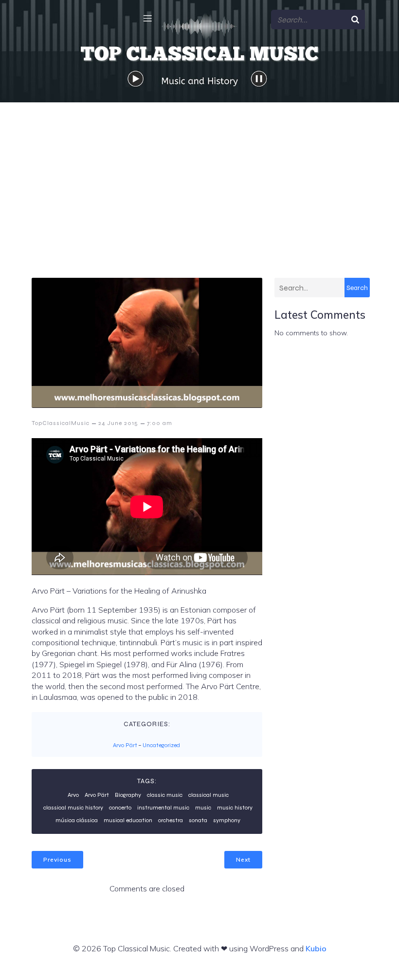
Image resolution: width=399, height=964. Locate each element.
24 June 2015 (118, 423)
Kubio (316, 948)
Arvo (73, 794)
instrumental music (163, 807)
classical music (208, 794)
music (203, 807)
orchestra (170, 820)
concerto (120, 807)
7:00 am (159, 423)
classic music (164, 794)
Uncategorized (161, 745)
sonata (198, 820)
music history (235, 807)
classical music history (73, 807)
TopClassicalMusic (61, 423)
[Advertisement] (199, 175)
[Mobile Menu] (147, 18)
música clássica (76, 820)
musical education (128, 820)
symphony (226, 820)
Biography (128, 794)
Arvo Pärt (125, 745)
